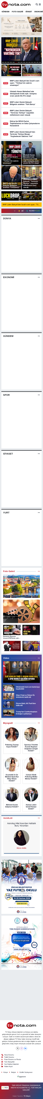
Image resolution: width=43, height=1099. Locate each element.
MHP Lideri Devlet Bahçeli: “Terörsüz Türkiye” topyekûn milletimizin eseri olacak (22, 113)
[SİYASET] (39, 454)
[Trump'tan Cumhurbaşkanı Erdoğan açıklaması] (8, 713)
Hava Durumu (9, 1055)
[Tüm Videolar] (39, 658)
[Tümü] (39, 723)
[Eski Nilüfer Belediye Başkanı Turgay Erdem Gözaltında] (31, 646)
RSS (6, 1088)
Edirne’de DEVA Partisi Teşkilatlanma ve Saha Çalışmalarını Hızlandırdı (25, 123)
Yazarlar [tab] (7, 818)
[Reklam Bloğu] (21, 26)
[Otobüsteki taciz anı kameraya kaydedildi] (8, 688)
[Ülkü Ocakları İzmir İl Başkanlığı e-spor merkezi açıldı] (21, 672)
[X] (17, 1048)
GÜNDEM (5, 12)
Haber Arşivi (8, 1066)
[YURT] (39, 513)
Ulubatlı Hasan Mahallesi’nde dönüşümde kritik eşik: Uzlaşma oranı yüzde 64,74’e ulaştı (23, 93)
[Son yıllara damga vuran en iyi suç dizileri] (21, 611)
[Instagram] (21, 1048)
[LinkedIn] (25, 1048)
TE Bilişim (27, 1096)
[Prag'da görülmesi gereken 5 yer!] (21, 586)
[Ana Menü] (40, 5)
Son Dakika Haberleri (11, 1064)
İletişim (13, 1072)
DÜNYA (7, 218)
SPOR (6, 395)
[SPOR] (39, 395)
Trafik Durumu (9, 1057)
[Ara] (37, 5)
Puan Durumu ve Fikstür (12, 1059)
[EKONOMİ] (39, 277)
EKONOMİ (38, 12)
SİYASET (28, 12)
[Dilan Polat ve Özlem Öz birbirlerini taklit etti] (8, 696)
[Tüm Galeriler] (39, 571)
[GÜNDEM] (39, 336)
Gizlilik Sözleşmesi (25, 1072)
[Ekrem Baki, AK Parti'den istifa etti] (8, 704)
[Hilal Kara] (21, 838)
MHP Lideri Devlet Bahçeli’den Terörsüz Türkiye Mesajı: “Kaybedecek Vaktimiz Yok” (22, 134)
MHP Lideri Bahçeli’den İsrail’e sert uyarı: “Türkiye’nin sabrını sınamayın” (24, 83)
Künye (5, 1072)
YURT (6, 512)
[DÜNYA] (39, 218)
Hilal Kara (21, 848)
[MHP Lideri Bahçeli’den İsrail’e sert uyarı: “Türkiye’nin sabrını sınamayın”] (11, 70)
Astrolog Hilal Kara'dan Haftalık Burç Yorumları (21, 824)
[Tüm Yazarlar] (39, 818)
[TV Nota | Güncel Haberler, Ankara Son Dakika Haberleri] (16, 4)
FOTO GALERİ (17, 12)
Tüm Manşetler (9, 1062)
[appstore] (21, 1077)
